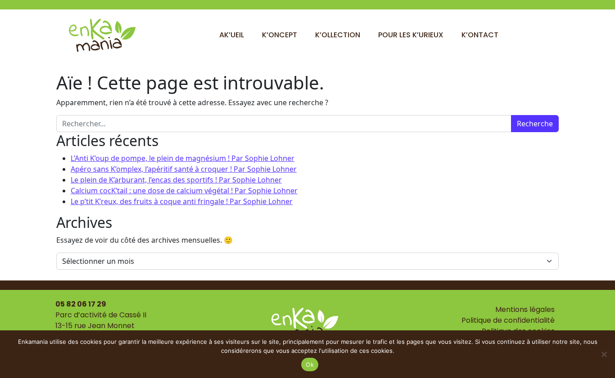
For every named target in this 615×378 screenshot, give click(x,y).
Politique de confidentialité (508, 320)
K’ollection (337, 35)
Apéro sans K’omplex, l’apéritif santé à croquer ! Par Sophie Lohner (184, 169)
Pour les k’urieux (410, 35)
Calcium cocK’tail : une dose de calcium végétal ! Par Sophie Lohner (184, 191)
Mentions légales (525, 309)
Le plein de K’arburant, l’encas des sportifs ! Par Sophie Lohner (176, 180)
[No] (603, 354)
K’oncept (279, 35)
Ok (310, 364)
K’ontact (479, 35)
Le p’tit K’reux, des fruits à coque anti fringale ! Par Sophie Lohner (182, 201)
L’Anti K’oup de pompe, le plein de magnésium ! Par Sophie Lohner (182, 158)
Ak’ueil (231, 35)
